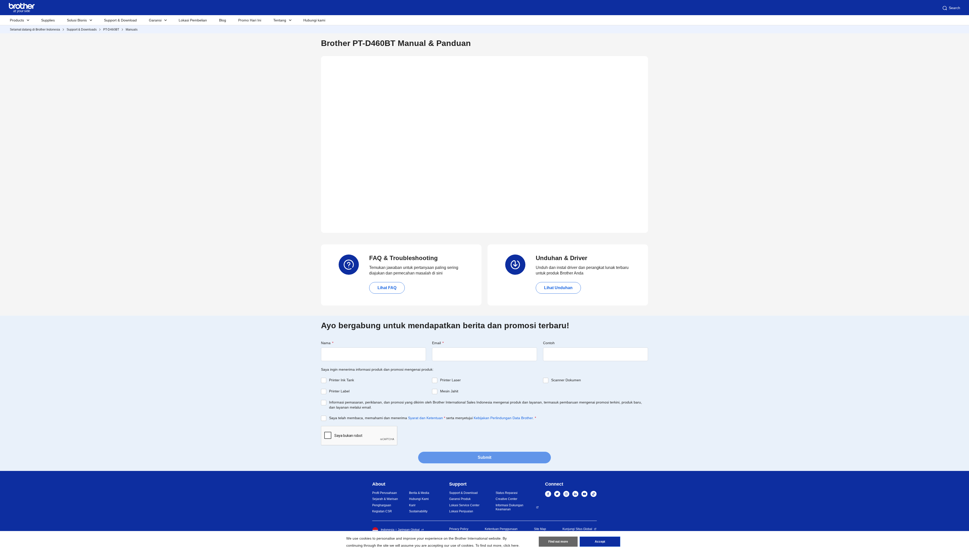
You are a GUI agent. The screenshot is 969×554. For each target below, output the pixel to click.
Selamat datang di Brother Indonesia (35, 29)
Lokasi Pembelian (193, 20)
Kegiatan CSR (382, 511)
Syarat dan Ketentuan (425, 418)
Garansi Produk (460, 499)
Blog (222, 20)
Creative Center (506, 499)
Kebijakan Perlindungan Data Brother (503, 418)
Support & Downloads (82, 29)
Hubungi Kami (419, 499)
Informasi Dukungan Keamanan (509, 507)
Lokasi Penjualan (461, 511)
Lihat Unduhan (558, 288)
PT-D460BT (111, 29)
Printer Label (339, 391)
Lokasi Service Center (464, 505)
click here (511, 545)
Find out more (558, 541)
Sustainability (418, 511)
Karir (412, 505)
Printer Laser (450, 380)
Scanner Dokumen (566, 380)
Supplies (48, 20)
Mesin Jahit (449, 391)
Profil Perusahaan (384, 493)
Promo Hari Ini (249, 20)
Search (954, 8)
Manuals (132, 29)
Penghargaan (381, 505)
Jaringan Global (409, 530)
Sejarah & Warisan (385, 499)
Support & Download (120, 20)
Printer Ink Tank (341, 380)
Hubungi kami (314, 20)
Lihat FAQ (387, 288)
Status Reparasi (507, 493)
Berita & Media (419, 493)
